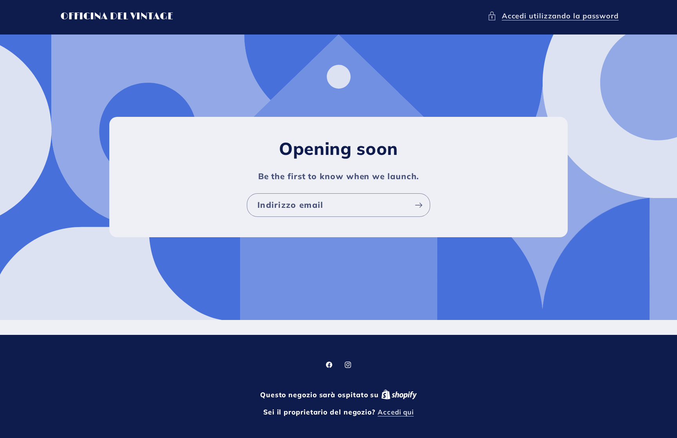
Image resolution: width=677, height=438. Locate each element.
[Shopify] (399, 395)
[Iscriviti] (418, 205)
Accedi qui (396, 412)
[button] (553, 16)
